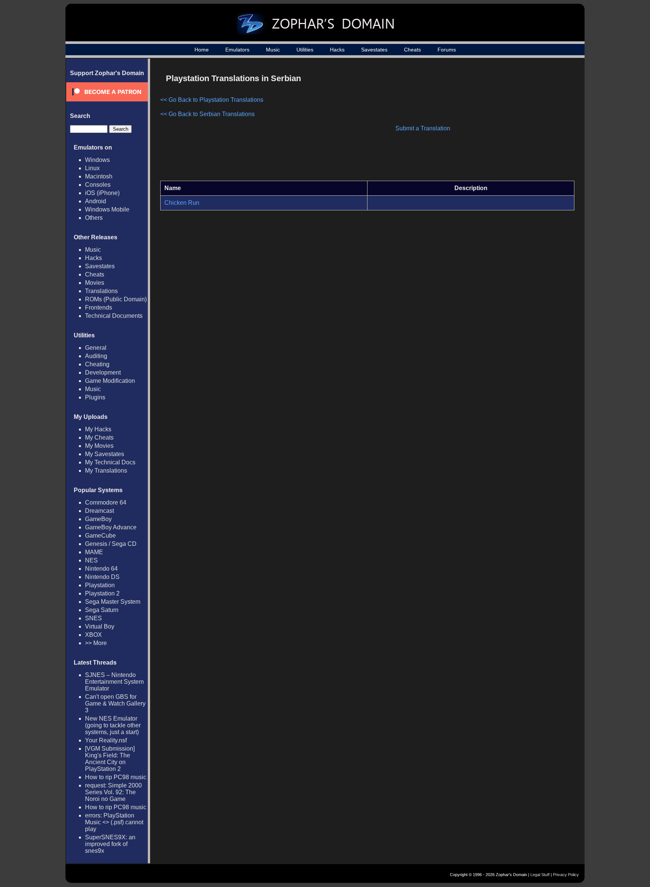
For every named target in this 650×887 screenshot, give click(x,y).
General (95, 348)
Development (103, 372)
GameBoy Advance (111, 527)
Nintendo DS (102, 577)
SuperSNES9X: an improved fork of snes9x (110, 844)
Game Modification (110, 381)
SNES (93, 618)
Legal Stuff (540, 874)
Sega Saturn (101, 610)
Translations (101, 291)
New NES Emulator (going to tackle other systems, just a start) (113, 725)
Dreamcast (99, 511)
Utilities (304, 50)
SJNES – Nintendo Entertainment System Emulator (114, 682)
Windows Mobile (107, 209)
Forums (446, 50)
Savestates (374, 50)
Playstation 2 (102, 593)
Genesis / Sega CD (111, 544)
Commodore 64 (105, 502)
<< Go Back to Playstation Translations (211, 100)
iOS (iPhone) (102, 193)
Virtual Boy (99, 626)
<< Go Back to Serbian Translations (207, 114)
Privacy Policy (566, 874)
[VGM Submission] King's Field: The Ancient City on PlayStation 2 (110, 758)
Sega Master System (112, 601)
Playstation (100, 585)
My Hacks (98, 429)
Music (273, 50)
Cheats (412, 50)
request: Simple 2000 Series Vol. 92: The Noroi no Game (113, 792)
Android (95, 201)
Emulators (237, 50)
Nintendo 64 (101, 568)
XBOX (93, 635)
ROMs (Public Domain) (116, 299)
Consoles (98, 184)
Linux (92, 168)
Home (201, 50)
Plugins (95, 397)
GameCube (100, 535)
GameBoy (98, 519)
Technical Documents (114, 316)
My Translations (106, 470)
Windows (97, 160)
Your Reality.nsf (106, 740)
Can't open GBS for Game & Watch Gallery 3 (115, 703)
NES (91, 560)
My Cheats (99, 437)
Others (94, 218)
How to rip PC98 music (115, 777)
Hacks (337, 50)
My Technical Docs (110, 462)
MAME (94, 552)
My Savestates (104, 454)
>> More (96, 643)
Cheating (97, 364)
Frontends (98, 307)
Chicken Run (181, 202)
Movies (94, 283)
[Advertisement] (510, 122)
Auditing (96, 356)
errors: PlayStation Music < (114, 822)
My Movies (99, 446)
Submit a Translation (422, 128)
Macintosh (98, 176)
